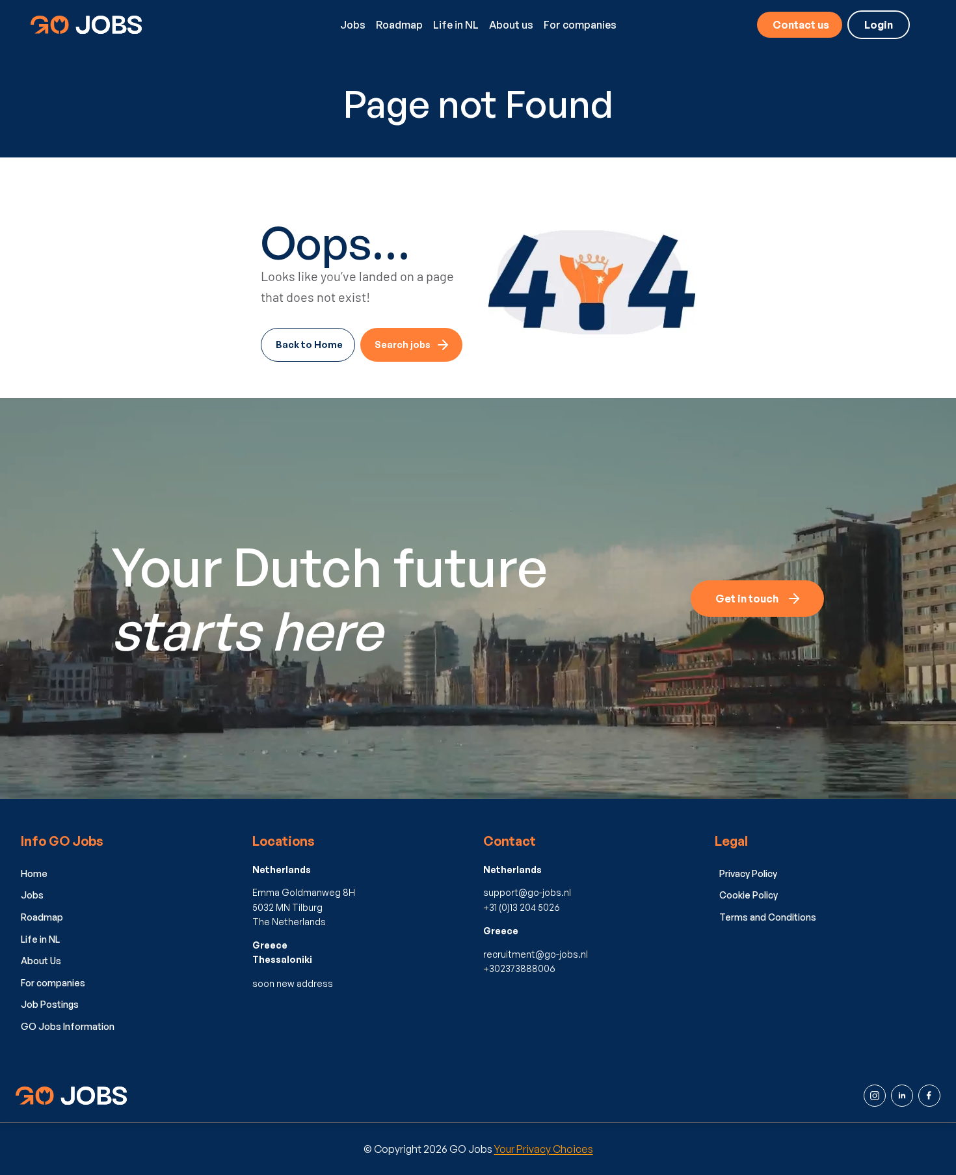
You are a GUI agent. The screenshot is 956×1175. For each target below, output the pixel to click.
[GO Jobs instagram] (875, 1096)
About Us (41, 960)
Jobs (352, 24)
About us (511, 24)
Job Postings (50, 1004)
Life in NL (456, 24)
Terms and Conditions (767, 917)
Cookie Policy (748, 894)
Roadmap (399, 24)
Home (34, 873)
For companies (580, 24)
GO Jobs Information (67, 1026)
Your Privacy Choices (543, 1148)
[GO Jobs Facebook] (929, 1096)
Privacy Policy (748, 873)
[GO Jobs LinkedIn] (902, 1096)
